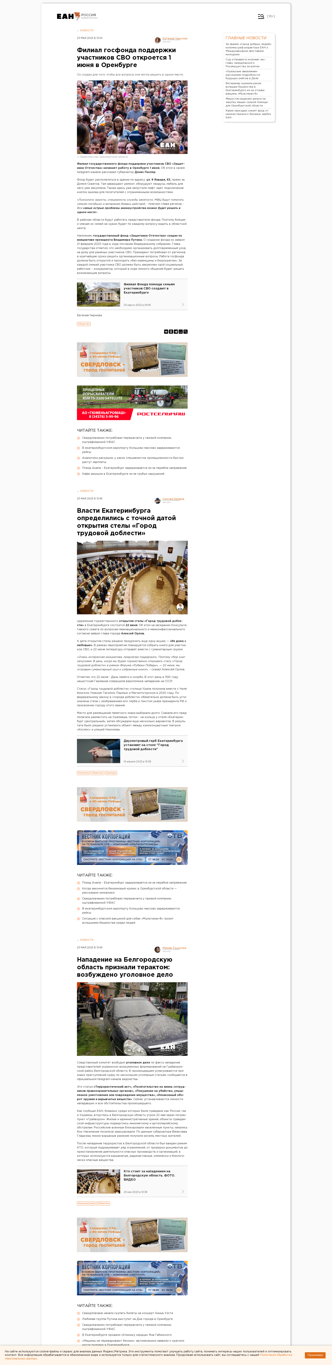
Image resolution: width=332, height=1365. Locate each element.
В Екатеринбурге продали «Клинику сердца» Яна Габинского (127, 1335)
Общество (84, 324)
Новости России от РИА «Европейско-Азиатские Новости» (68, 16)
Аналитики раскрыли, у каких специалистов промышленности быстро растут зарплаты (133, 460)
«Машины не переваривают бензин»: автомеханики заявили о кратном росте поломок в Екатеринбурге (133, 1343)
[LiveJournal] (185, 332)
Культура (111, 773)
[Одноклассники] (171, 332)
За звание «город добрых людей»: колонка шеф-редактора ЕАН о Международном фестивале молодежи (249, 49)
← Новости (85, 31)
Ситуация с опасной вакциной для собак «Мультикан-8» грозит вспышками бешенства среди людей (127, 920)
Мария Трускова (174, 948)
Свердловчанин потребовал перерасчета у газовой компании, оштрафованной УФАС (127, 440)
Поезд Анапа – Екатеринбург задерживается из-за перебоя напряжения (134, 468)
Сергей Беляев (173, 499)
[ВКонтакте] (166, 332)
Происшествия (86, 1203)
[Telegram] (176, 332)
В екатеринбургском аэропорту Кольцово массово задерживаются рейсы (131, 450)
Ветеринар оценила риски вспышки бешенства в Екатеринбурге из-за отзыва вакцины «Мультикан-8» (245, 88)
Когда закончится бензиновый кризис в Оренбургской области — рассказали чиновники (129, 890)
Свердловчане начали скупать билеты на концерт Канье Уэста (127, 1313)
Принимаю (315, 1355)
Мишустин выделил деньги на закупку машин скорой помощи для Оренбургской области (247, 102)
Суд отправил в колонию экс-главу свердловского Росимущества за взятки (246, 63)
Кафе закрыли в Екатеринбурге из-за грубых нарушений (123, 474)
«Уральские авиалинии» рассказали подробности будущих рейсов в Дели (243, 74)
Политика (83, 773)
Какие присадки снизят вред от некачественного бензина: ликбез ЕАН (248, 114)
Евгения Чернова (175, 38)
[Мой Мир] (181, 332)
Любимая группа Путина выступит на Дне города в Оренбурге (127, 1319)
